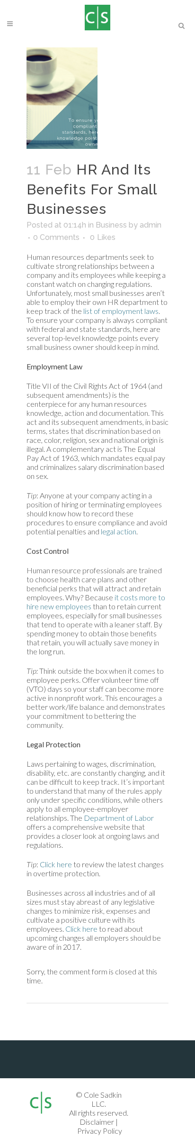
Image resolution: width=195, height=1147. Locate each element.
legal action (118, 531)
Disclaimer (97, 1121)
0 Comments (56, 237)
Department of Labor (119, 817)
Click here (56, 864)
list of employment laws (121, 310)
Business (111, 224)
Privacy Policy (99, 1130)
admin (150, 224)
